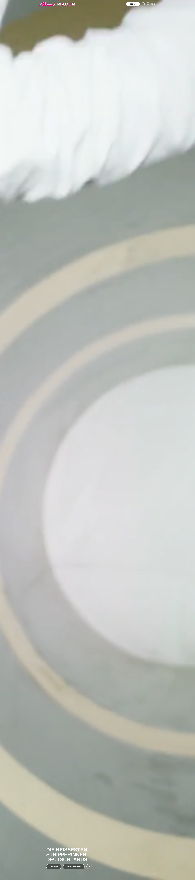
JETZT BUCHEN (73, 866)
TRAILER (54, 866)
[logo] (57, 4)
